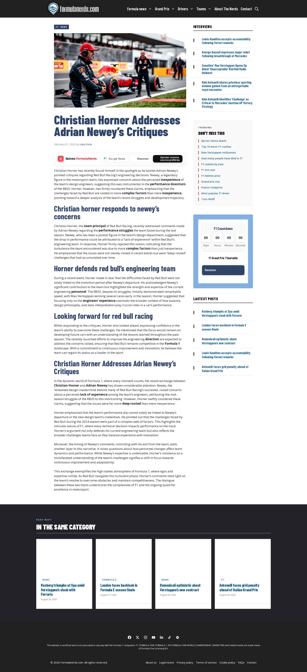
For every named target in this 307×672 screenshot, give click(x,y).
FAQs (241, 662)
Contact (246, 8)
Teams (201, 8)
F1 (57, 27)
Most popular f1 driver (215, 193)
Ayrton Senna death (213, 140)
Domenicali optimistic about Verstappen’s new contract (219, 341)
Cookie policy (227, 662)
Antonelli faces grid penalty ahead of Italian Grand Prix (239, 587)
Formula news (136, 8)
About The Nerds (226, 8)
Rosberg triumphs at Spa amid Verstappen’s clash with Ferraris (222, 313)
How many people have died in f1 (222, 158)
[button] (256, 8)
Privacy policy (185, 662)
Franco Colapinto (212, 187)
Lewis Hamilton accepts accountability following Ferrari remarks (226, 41)
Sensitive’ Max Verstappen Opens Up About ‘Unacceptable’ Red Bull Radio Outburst (224, 69)
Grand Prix (162, 8)
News (64, 27)
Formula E (109, 579)
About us (151, 662)
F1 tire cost (208, 170)
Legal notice (166, 662)
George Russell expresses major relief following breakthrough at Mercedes (226, 54)
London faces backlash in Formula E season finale (118, 587)
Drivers (183, 8)
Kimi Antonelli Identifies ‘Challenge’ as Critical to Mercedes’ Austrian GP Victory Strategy (227, 102)
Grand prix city (210, 181)
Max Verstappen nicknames (218, 152)
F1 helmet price (210, 175)
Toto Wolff (208, 199)
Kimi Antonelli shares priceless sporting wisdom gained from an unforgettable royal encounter (226, 86)
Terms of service (206, 662)
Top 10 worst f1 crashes (216, 146)
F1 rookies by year (212, 164)
